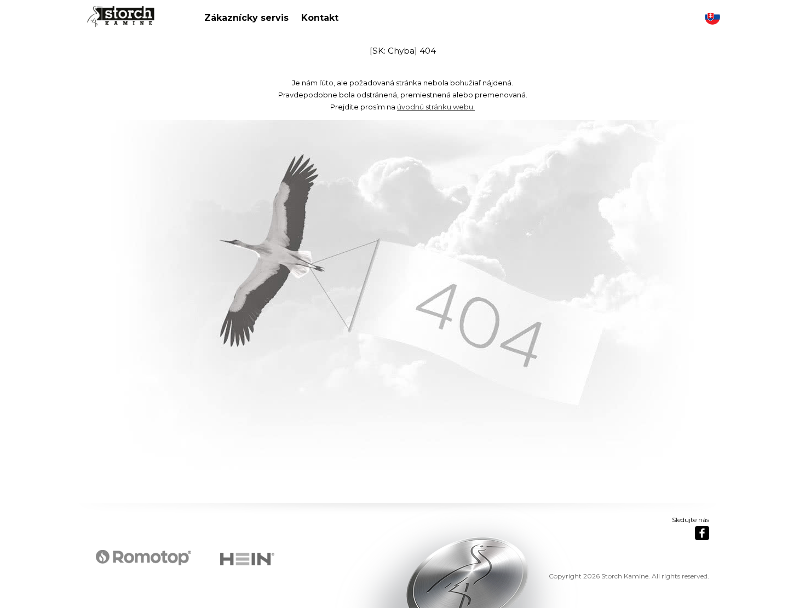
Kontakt (319, 18)
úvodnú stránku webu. (436, 106)
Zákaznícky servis (246, 18)
